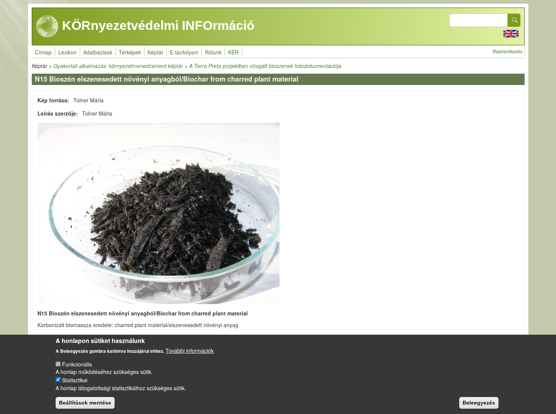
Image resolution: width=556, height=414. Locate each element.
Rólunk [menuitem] (213, 52)
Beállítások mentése (85, 403)
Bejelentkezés (507, 51)
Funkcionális (77, 364)
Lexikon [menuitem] (67, 52)
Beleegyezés (479, 403)
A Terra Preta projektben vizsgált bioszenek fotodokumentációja (265, 66)
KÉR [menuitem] (233, 52)
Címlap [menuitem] (43, 52)
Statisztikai (74, 379)
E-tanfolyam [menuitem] (184, 52)
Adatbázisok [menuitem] (97, 52)
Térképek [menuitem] (130, 52)
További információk (190, 350)
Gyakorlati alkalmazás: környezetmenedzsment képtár (118, 66)
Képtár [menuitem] (155, 52)
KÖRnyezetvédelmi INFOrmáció (157, 25)
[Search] (514, 20)
